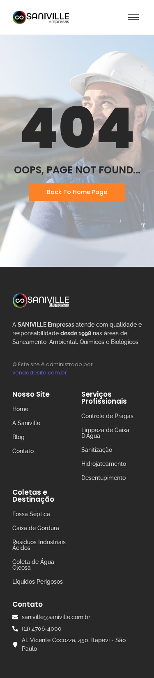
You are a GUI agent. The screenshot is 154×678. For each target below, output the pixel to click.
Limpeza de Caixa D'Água (105, 433)
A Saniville (26, 423)
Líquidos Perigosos (37, 581)
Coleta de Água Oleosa (33, 565)
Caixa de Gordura (35, 528)
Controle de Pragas (107, 416)
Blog (18, 437)
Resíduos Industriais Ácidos (39, 545)
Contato (23, 451)
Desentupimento (103, 478)
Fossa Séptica (31, 514)
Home (20, 409)
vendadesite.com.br (39, 372)
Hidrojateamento (103, 464)
